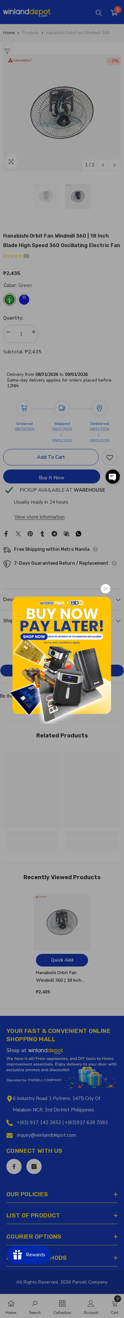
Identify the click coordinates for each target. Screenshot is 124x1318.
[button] (113, 476)
